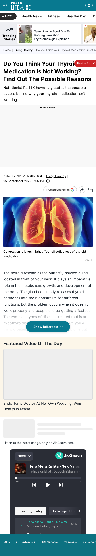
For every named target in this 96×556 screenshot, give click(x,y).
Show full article (45, 327)
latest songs (31, 443)
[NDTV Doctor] (21, 5)
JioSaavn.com (63, 443)
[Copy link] (90, 190)
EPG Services (49, 542)
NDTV (9, 16)
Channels (70, 542)
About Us (10, 542)
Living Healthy (24, 50)
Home (7, 50)
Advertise (28, 542)
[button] (89, 5)
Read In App (84, 63)
